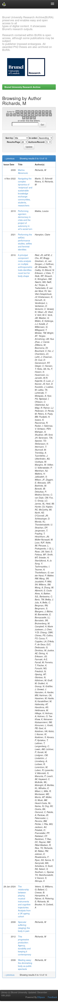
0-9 (17, 112)
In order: (33, 137)
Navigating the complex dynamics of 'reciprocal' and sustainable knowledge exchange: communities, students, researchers (25, 192)
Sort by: (10, 137)
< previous (9, 158)
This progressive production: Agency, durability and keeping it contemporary (24, 945)
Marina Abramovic (23, 171)
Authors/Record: (36, 141)
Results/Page (13, 141)
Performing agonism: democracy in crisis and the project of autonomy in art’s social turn (25, 219)
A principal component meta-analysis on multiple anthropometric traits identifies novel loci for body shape (25, 265)
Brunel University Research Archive (22, 87)
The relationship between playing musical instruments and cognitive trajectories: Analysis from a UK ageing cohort (24, 901)
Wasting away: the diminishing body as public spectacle (25, 964)
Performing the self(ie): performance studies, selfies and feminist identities (25, 242)
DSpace (41, 997)
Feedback (52, 997)
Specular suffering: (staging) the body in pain (24, 926)
